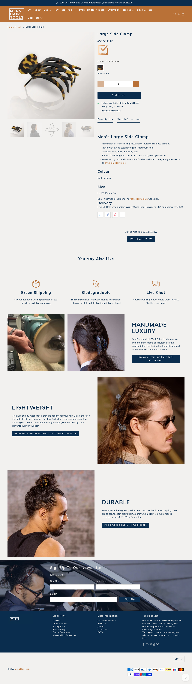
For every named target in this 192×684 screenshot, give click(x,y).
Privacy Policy (59, 627)
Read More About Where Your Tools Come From (45, 434)
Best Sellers (145, 10)
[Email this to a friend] (122, 215)
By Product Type (38, 10)
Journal (101, 627)
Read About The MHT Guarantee (125, 525)
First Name (55, 581)
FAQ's (100, 632)
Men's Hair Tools (22, 669)
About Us (102, 624)
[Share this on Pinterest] (115, 215)
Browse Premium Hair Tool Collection (155, 359)
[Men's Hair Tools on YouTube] (147, 645)
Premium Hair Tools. (116, 163)
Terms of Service (60, 624)
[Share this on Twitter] (100, 215)
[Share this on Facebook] (108, 215)
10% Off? (57, 621)
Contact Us (103, 630)
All (19, 27)
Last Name (101, 581)
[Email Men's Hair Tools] (157, 645)
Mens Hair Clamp (139, 199)
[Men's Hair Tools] (16, 14)
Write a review (141, 239)
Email (53, 594)
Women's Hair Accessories (64, 635)
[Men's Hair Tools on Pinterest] (150, 645)
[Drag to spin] (51, 75)
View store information (111, 111)
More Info (34, 18)
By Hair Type (64, 10)
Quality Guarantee (61, 632)
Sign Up (129, 599)
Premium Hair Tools (91, 10)
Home (11, 27)
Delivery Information (107, 621)
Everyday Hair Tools (121, 10)
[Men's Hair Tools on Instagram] (154, 645)
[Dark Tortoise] (101, 68)
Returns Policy (59, 630)
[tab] (105, 120)
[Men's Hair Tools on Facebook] (143, 645)
